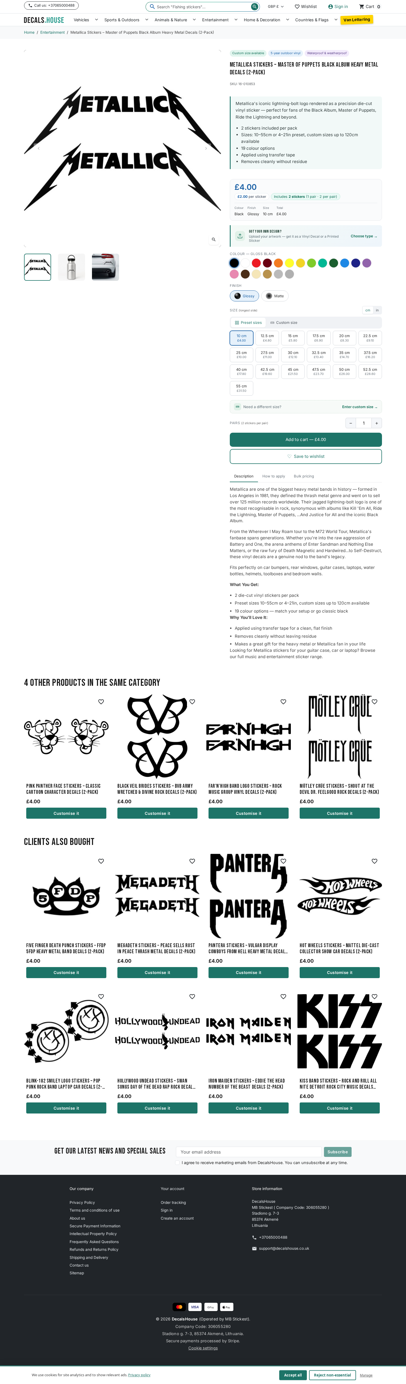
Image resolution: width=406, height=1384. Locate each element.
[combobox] (203, 6)
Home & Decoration (262, 19)
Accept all (293, 1375)
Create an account (177, 1218)
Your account (172, 1188)
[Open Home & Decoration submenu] (288, 20)
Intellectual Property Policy (93, 1233)
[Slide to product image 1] (37, 267)
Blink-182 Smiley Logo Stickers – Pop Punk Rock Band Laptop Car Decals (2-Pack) (64, 1084)
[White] (245, 263)
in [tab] (377, 310)
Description (244, 476)
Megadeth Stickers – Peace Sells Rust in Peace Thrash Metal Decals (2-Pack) (156, 949)
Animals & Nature (171, 19)
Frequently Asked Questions (94, 1241)
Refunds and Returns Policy (94, 1249)
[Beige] (256, 274)
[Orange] (278, 263)
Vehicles (81, 19)
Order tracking (173, 1202)
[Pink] (234, 274)
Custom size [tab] (286, 322)
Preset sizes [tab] (251, 322)
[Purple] (366, 263)
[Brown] (245, 274)
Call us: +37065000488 (54, 5)
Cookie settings (203, 1348)
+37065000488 (273, 1237)
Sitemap (77, 1273)
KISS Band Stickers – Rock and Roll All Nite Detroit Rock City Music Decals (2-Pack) (338, 1084)
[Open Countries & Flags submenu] (336, 20)
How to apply (273, 476)
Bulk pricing (304, 476)
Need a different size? (310, 407)
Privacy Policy (82, 1202)
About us (77, 1218)
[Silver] (278, 274)
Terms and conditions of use (95, 1210)
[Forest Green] (333, 263)
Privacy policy (139, 1374)
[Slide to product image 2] (71, 267)
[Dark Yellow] (300, 263)
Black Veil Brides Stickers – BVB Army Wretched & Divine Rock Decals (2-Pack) (157, 789)
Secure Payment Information (95, 1226)
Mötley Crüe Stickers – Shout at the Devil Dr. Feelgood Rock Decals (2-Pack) (339, 789)
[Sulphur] (289, 263)
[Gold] (267, 274)
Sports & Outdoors (121, 19)
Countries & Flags (312, 19)
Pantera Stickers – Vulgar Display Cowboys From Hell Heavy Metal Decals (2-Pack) (248, 949)
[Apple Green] (311, 263)
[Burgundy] (267, 263)
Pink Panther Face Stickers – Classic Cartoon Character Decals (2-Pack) (63, 789)
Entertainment (215, 19)
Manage (366, 1375)
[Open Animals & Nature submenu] (194, 20)
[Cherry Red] (256, 263)
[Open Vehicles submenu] (97, 20)
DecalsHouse (185, 1319)
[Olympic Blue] (344, 263)
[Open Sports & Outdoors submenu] (147, 20)
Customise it (66, 813)
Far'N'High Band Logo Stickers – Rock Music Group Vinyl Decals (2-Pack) (245, 789)
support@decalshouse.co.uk (284, 1248)
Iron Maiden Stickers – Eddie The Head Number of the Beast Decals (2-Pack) (247, 1084)
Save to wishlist (306, 456)
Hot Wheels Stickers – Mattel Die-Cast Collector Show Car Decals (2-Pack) (339, 949)
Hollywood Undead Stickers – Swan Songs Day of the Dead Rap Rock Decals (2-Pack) (156, 1084)
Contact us (79, 1265)
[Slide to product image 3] (105, 267)
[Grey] (289, 274)
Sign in (167, 1210)
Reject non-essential (332, 1375)
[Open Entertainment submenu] (236, 20)
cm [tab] (367, 310)
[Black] (234, 263)
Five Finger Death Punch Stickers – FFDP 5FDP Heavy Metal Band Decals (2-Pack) (66, 949)
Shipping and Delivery (89, 1257)
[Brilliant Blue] (355, 263)
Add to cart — (306, 439)
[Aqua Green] (322, 263)
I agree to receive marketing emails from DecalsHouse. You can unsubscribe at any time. (265, 1162)
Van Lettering (357, 19)
